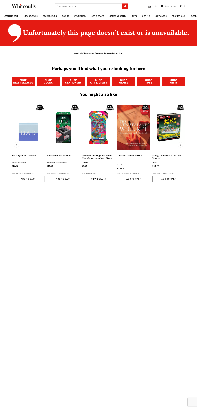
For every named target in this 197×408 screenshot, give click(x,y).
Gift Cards (161, 16)
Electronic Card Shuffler (24, 155)
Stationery (80, 16)
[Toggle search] (125, 6)
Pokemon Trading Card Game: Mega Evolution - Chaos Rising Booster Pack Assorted (62, 157)
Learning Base (11, 16)
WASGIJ (120, 162)
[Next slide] (180, 145)
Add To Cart (28, 179)
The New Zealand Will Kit (94, 155)
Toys (134, 16)
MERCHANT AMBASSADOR (21, 162)
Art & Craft (98, 16)
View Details (63, 179)
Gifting (146, 16)
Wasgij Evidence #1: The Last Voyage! (131, 156)
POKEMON (51, 162)
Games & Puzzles (117, 16)
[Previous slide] (16, 145)
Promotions (178, 16)
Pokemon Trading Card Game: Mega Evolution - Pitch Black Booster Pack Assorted (167, 157)
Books (65, 16)
